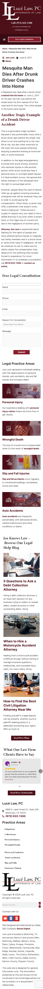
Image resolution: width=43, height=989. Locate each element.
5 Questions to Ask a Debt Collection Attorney (19, 585)
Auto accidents (10, 516)
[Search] (40, 905)
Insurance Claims (12, 868)
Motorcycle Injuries (13, 853)
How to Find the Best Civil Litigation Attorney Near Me (19, 705)
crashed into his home (12, 95)
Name (5, 287)
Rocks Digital (23, 928)
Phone (5, 298)
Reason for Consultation (14, 320)
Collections (10, 835)
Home (4, 49)
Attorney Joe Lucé (10, 229)
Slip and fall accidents (13, 479)
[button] (4, 39)
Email (4, 309)
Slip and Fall (10, 863)
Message (6, 331)
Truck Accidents (12, 858)
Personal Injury (12, 840)
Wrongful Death (12, 845)
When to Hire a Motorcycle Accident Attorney (19, 645)
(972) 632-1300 (13, 263)
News (8, 61)
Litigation (9, 829)
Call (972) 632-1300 (21, 23)
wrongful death (31, 448)
